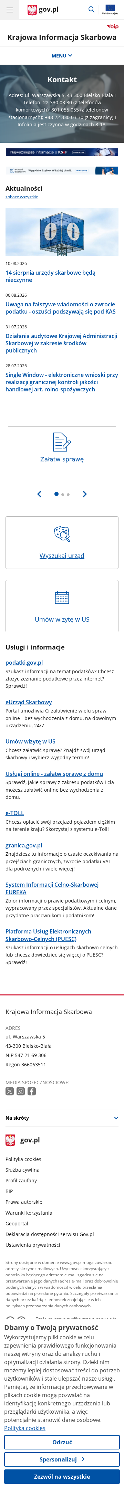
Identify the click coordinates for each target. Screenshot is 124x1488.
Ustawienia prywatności (33, 1245)
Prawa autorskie (24, 1202)
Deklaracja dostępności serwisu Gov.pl (50, 1234)
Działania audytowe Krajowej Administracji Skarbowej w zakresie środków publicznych (61, 343)
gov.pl (30, 1141)
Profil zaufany (21, 1180)
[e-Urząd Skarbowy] (62, 170)
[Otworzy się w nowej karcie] (10, 1091)
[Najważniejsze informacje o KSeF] (62, 152)
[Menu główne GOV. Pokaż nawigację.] (9, 9)
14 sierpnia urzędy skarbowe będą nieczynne (50, 276)
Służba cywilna (23, 1170)
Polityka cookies (23, 1159)
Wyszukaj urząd (62, 555)
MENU (59, 55)
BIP (9, 1191)
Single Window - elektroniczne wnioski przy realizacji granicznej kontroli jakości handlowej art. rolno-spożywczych (62, 382)
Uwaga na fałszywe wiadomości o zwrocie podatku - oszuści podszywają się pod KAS (61, 308)
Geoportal (17, 1223)
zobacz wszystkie (22, 197)
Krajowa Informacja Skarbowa (62, 37)
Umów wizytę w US (62, 619)
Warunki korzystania (29, 1213)
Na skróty (17, 1118)
